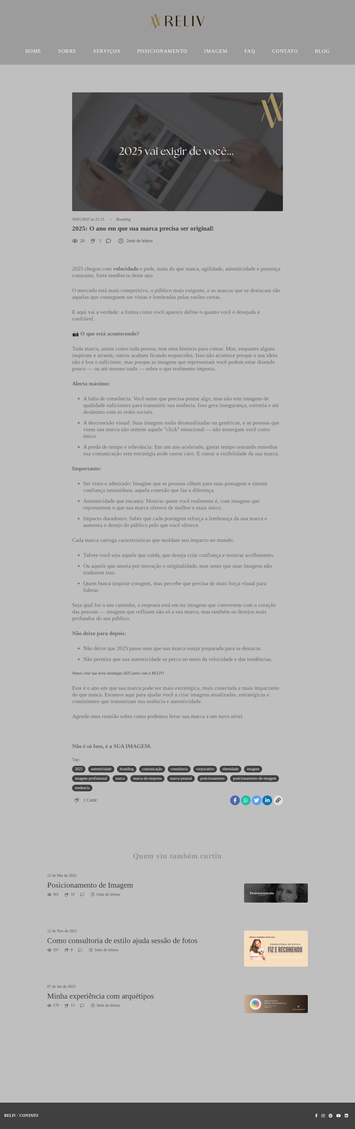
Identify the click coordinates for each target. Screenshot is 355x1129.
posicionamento (212, 778)
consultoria (179, 769)
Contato (28, 1116)
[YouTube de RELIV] (338, 1116)
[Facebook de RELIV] (316, 1116)
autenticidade (101, 769)
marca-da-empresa (147, 778)
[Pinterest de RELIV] (331, 1116)
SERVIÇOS (106, 51)
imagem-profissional (91, 778)
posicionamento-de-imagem (254, 778)
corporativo (205, 769)
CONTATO (285, 51)
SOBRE (67, 51)
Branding (123, 219)
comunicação (152, 769)
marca (120, 778)
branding (127, 769)
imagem (253, 769)
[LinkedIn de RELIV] (346, 1116)
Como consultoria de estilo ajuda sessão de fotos (122, 940)
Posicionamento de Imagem (90, 885)
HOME (33, 51)
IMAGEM (215, 51)
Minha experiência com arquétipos (100, 996)
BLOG (322, 51)
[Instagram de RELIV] (323, 1116)
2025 (79, 769)
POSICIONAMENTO (162, 51)
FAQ (249, 51)
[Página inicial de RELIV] (177, 22)
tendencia (82, 788)
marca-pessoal (181, 778)
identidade (230, 769)
